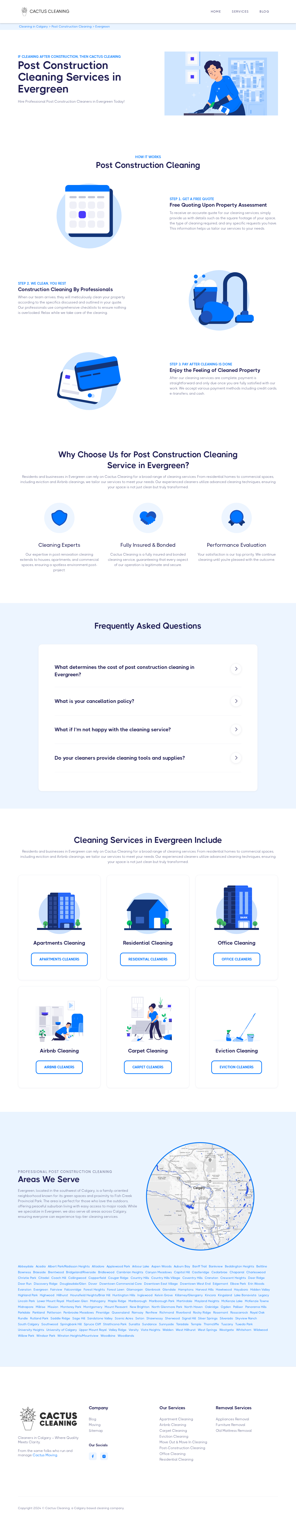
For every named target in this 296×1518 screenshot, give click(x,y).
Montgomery (92, 1307)
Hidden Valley (260, 1289)
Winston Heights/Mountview (77, 1335)
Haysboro (241, 1289)
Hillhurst (62, 1295)
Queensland (121, 1312)
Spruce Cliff (92, 1324)
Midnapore (26, 1307)
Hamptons (186, 1289)
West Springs (207, 1329)
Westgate (226, 1329)
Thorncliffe (211, 1324)
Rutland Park (39, 1318)
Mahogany (98, 1301)
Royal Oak (257, 1312)
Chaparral (237, 1272)
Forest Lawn (115, 1289)
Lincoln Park (26, 1301)
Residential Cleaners (148, 959)
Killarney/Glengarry (189, 1295)
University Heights (31, 1329)
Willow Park (26, 1335)
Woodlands (126, 1335)
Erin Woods (256, 1283)
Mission (53, 1307)
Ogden (226, 1307)
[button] (240, 11)
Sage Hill (78, 1318)
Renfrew (151, 1312)
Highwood (47, 1295)
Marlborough (137, 1301)
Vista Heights (150, 1329)
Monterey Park (70, 1307)
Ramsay (137, 1312)
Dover (92, 1283)
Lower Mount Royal (50, 1301)
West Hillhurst (186, 1329)
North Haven (193, 1307)
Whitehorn (243, 1329)
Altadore (98, 1266)
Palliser (238, 1307)
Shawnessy (154, 1318)
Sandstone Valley (100, 1318)
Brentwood (56, 1272)
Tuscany (227, 1324)
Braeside (39, 1272)
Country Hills (140, 1278)
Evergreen (41, 1289)
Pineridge (103, 1312)
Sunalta (134, 1324)
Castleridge (200, 1272)
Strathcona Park (115, 1324)
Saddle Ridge (60, 1318)
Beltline (261, 1266)
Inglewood (145, 1295)
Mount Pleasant (116, 1307)
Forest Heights (94, 1289)
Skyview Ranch (246, 1318)
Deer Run (25, 1283)
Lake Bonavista (245, 1295)
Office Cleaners (237, 959)
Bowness (24, 1272)
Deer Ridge (256, 1278)
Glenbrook (152, 1289)
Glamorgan (135, 1289)
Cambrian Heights (130, 1272)
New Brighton (140, 1307)
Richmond (166, 1312)
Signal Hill (189, 1318)
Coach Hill (58, 1278)
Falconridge (72, 1289)
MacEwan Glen (77, 1301)
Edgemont (220, 1283)
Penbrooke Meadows (78, 1312)
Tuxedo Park (244, 1324)
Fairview (56, 1289)
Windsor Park (45, 1335)
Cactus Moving (45, 1455)
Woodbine (108, 1335)
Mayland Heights (207, 1301)
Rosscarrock (239, 1312)
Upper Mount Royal (93, 1329)
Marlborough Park (161, 1301)
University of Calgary (61, 1329)
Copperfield (97, 1278)
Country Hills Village (165, 1278)
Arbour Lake (140, 1266)
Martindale (184, 1301)
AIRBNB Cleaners (59, 1067)
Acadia (41, 1266)
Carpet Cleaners (147, 1067)
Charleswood (256, 1272)
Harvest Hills (205, 1289)
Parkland (39, 1312)
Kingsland (225, 1295)
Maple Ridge (117, 1301)
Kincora (210, 1295)
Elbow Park (238, 1283)
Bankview (216, 1266)
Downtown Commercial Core (120, 1283)
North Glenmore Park (167, 1307)
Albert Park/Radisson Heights (69, 1266)
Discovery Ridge (46, 1283)
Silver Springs (208, 1318)
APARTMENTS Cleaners (59, 959)
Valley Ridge (118, 1329)
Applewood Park (118, 1266)
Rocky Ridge (202, 1312)
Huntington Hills (123, 1295)
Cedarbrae (219, 1272)
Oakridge (212, 1307)
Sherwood (172, 1318)
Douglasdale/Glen (73, 1283)
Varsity (134, 1329)
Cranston (211, 1278)
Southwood (49, 1324)
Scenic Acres (124, 1318)
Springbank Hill (71, 1324)
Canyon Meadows (158, 1272)
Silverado (226, 1318)
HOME (216, 11)
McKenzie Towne (257, 1301)
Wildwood (261, 1329)
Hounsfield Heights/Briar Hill (90, 1295)
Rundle (23, 1318)
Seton (139, 1318)
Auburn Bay (182, 1266)
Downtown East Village (161, 1283)
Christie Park (27, 1278)
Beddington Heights (239, 1266)
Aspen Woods (161, 1266)
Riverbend (183, 1312)
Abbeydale (26, 1266)
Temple (196, 1324)
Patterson (54, 1312)
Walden (168, 1329)
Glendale (169, 1289)
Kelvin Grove (164, 1295)
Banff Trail (199, 1266)
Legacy (264, 1295)
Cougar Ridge (118, 1278)
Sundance (149, 1324)
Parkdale (24, 1312)
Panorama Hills (256, 1307)
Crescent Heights (233, 1278)
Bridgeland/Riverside (81, 1272)
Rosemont (220, 1312)
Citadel (43, 1278)
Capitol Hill (182, 1272)
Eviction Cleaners (237, 1067)
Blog (264, 11)
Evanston (24, 1289)
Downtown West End (195, 1283)
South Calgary (28, 1324)
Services (240, 11)
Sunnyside (166, 1324)
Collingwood (77, 1278)
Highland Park (28, 1295)
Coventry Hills (192, 1278)
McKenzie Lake (232, 1301)
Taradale (182, 1324)
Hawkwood (224, 1289)
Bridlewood (106, 1272)
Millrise (41, 1307)
